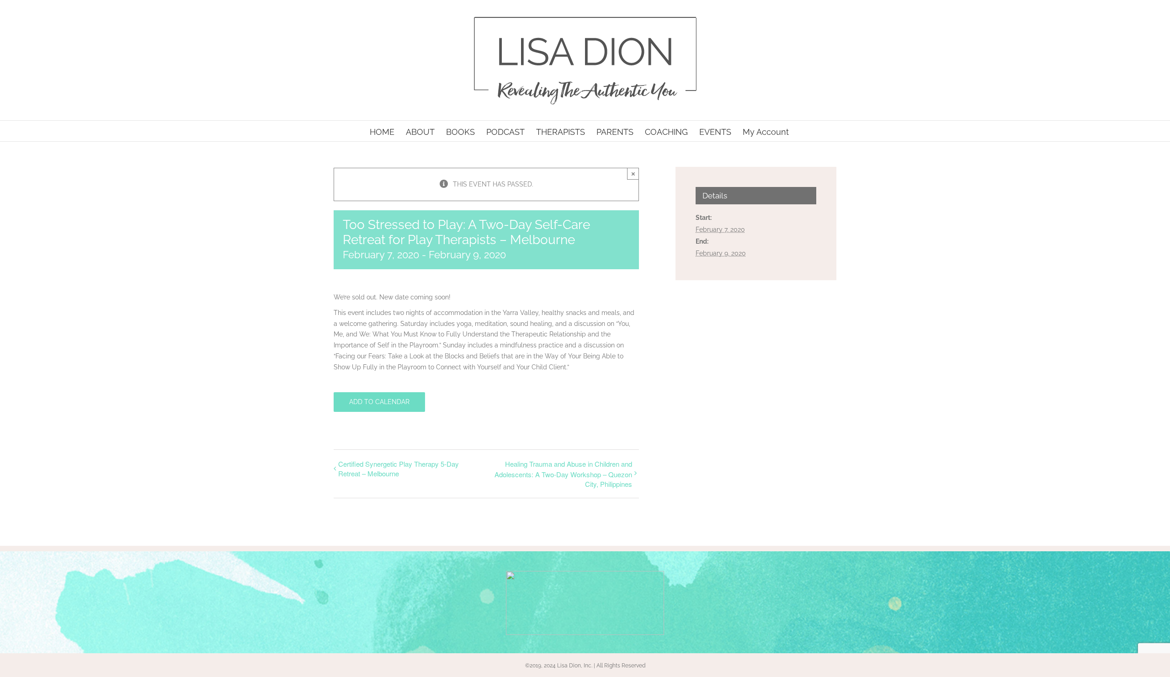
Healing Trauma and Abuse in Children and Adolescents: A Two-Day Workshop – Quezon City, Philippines (563, 474)
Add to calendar (379, 401)
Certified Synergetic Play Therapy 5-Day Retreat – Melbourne (398, 468)
